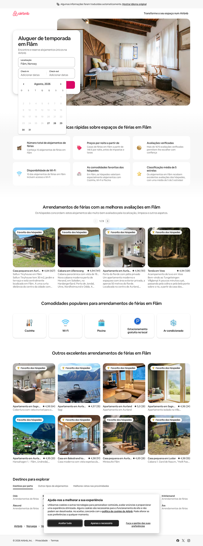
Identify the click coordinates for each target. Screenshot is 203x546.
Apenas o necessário (101, 523)
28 (54, 123)
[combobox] (46, 64)
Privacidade (41, 540)
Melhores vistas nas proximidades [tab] (91, 486)
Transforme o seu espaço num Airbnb (166, 13)
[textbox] (32, 75)
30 (23, 129)
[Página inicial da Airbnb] (21, 13)
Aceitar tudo (65, 523)
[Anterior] (95, 221)
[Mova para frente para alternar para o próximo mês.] (61, 84)
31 (30, 129)
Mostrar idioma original (134, 4)
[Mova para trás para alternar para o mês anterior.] (24, 84)
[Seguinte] (107, 221)
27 (48, 123)
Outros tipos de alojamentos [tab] (53, 486)
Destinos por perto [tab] (23, 486)
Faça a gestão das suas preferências (138, 525)
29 (61, 123)
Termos (55, 540)
